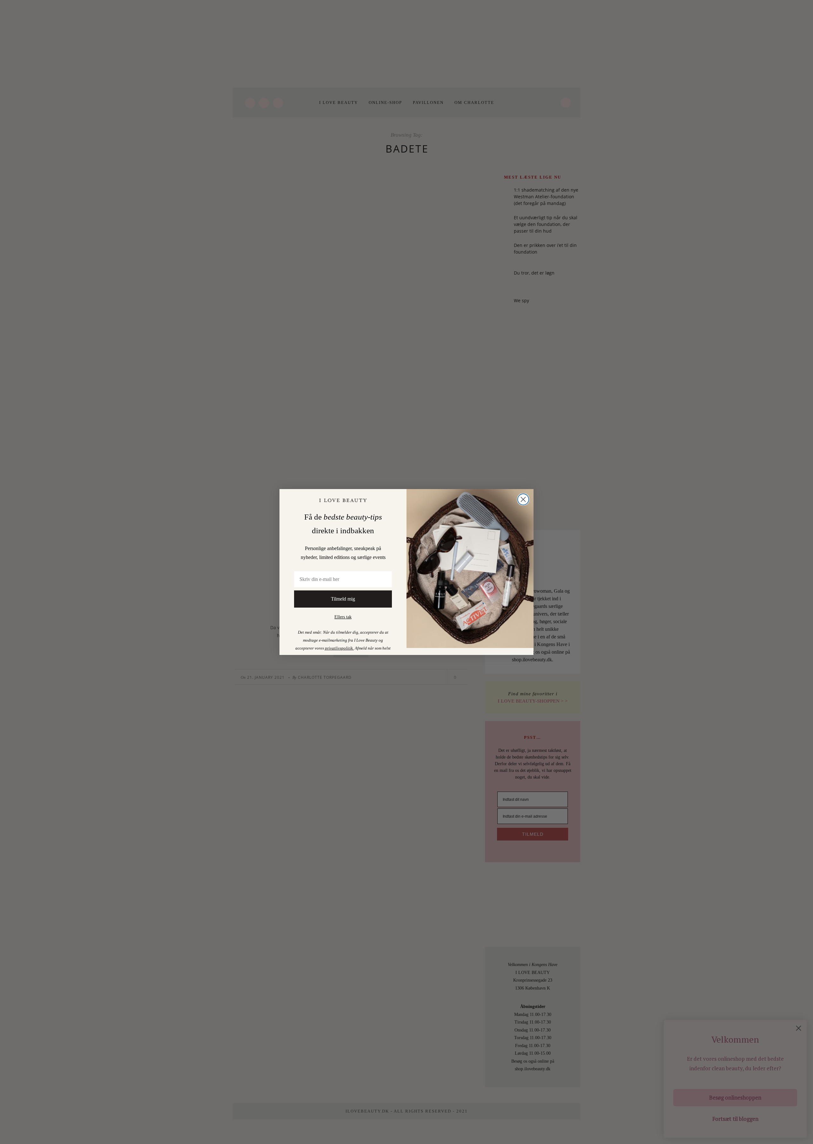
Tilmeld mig (343, 599)
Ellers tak (343, 617)
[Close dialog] (523, 499)
